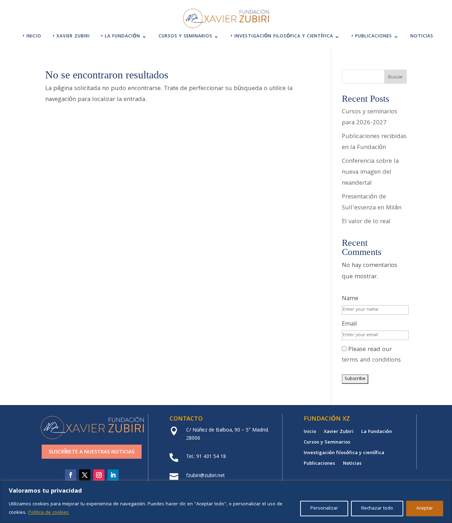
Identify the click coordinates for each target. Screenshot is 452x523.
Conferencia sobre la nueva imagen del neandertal (370, 172)
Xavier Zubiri (338, 432)
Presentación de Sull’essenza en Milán (372, 202)
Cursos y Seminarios (185, 37)
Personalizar (324, 508)
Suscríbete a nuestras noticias (92, 452)
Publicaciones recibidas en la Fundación (374, 142)
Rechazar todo (377, 508)
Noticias (421, 37)
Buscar (395, 77)
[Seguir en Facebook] (70, 475)
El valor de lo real (366, 222)
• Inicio (32, 37)
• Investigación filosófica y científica (282, 37)
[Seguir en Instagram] (99, 475)
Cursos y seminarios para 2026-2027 (369, 117)
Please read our (371, 355)
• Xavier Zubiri (71, 37)
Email (349, 324)
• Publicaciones (371, 37)
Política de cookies (48, 513)
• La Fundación (120, 37)
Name (350, 299)
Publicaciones (319, 464)
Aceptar (424, 508)
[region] (226, 502)
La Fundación (376, 432)
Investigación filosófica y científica (344, 454)
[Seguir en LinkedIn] (113, 475)
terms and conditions (371, 360)
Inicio (310, 432)
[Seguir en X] (84, 475)
